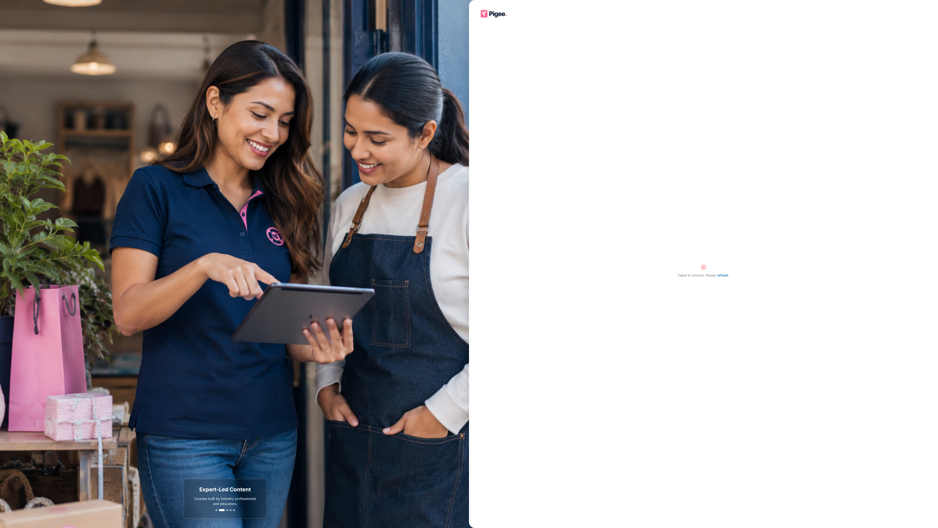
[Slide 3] (225, 510)
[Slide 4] (231, 510)
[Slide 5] (234, 510)
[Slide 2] (220, 510)
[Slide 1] (216, 510)
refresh (722, 275)
